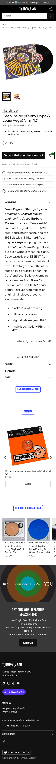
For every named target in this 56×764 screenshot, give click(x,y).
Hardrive (10, 110)
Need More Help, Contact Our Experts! (26, 190)
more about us (9, 675)
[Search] (50, 16)
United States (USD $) (17, 752)
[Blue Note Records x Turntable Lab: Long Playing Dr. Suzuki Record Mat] (38, 529)
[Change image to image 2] (17, 96)
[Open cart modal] (51, 9)
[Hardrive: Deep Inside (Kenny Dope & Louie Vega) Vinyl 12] (28, 62)
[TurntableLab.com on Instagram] (8, 684)
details (46, 2)
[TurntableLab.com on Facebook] (4, 684)
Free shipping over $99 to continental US (28, 172)
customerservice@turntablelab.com (20, 720)
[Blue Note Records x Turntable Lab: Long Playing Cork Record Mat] (13, 529)
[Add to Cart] (23, 537)
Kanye (18, 242)
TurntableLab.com (28, 758)
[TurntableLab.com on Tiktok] (13, 684)
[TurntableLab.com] (28, 9)
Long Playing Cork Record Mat (14, 551)
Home (5, 24)
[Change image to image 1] (6, 96)
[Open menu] (4, 9)
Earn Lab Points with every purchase (25, 178)
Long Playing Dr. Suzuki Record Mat (39, 551)
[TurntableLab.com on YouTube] (18, 684)
